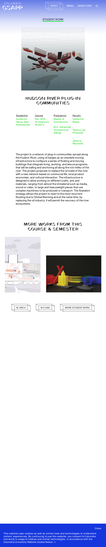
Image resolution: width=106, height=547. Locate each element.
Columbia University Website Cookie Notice (28, 542)
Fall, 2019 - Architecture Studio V (42, 122)
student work (53, 19)
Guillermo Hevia (21, 120)
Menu (70, 5)
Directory (85, 5)
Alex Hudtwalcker (23, 123)
